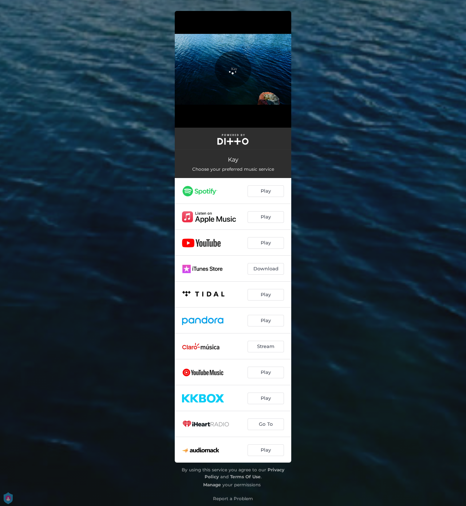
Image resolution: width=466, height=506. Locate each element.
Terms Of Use (245, 476)
